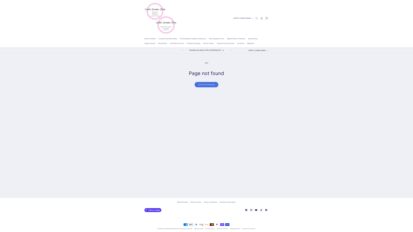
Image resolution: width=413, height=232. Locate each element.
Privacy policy (210, 228)
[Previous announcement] (182, 50)
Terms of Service (210, 202)
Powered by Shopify (185, 228)
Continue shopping (206, 85)
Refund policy (198, 228)
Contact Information (228, 202)
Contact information (248, 228)
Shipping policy (235, 228)
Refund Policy (182, 202)
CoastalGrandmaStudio (171, 228)
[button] (256, 18)
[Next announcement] (230, 50)
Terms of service (222, 228)
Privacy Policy (195, 202)
